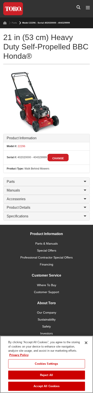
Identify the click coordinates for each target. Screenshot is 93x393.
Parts (14, 23)
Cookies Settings (46, 363)
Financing (46, 264)
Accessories (16, 199)
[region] (46, 364)
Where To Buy (46, 285)
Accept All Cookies (46, 386)
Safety (46, 326)
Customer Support (46, 292)
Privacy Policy (19, 355)
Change (58, 158)
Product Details (18, 207)
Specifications (17, 216)
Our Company (46, 312)
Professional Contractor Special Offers (46, 257)
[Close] (86, 343)
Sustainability (47, 319)
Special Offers (46, 250)
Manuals (13, 190)
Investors (46, 333)
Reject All (46, 375)
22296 (21, 146)
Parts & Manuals (46, 243)
